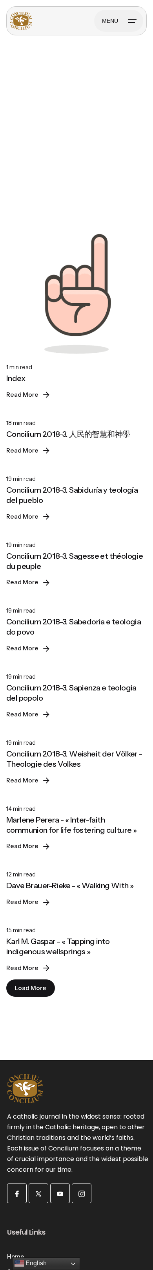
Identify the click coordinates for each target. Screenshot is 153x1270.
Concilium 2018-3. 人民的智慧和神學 (68, 434)
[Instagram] (81, 1193)
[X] (38, 1193)
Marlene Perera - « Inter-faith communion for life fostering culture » (71, 825)
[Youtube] (60, 1193)
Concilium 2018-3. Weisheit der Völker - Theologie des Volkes (74, 759)
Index (15, 378)
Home (15, 1256)
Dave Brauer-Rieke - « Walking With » (69, 885)
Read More (22, 394)
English (35, 1263)
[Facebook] (17, 1193)
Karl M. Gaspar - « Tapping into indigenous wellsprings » (57, 946)
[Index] (76, 286)
